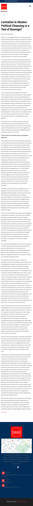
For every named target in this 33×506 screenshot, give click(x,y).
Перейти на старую (23, 1)
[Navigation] (30, 6)
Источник (4, 412)
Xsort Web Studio (21, 501)
